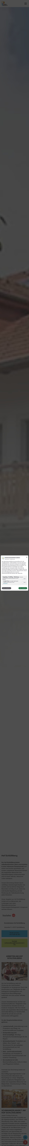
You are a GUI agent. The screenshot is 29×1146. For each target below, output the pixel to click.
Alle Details (5, 583)
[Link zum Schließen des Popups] (26, 557)
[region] (14, 581)
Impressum (7, 559)
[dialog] (14, 573)
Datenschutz (12, 559)
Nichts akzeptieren (6, 588)
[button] (22, 578)
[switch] (24, 579)
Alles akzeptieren (22, 588)
